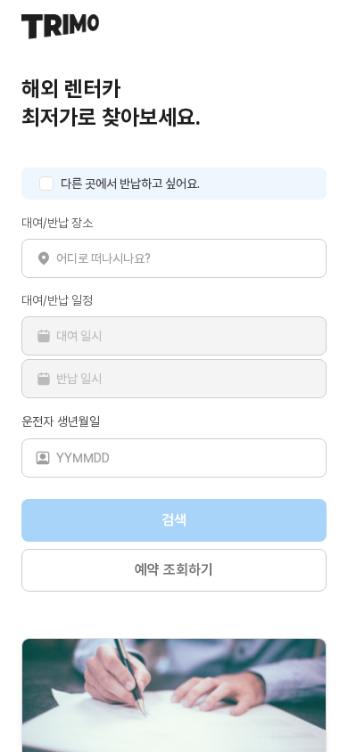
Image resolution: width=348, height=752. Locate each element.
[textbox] (174, 258)
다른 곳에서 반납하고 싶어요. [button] (130, 183)
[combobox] (183, 258)
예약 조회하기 (174, 569)
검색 (174, 519)
